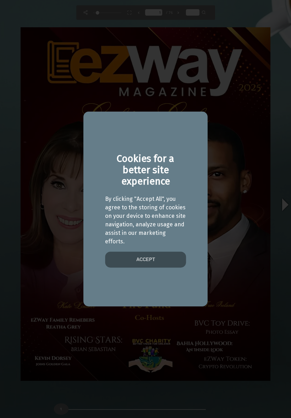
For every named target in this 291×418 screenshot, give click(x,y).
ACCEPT (145, 259)
